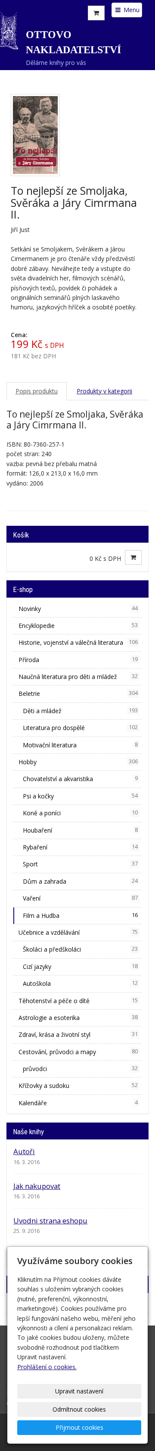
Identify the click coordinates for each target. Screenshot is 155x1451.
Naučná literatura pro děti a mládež (78, 676)
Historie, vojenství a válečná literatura (78, 642)
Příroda (78, 660)
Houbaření (80, 830)
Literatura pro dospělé (80, 728)
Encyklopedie (78, 625)
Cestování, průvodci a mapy (78, 1052)
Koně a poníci (80, 813)
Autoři (24, 1151)
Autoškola (80, 983)
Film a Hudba (80, 915)
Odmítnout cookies (79, 1409)
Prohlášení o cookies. (47, 1367)
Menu (131, 10)
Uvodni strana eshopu (50, 1221)
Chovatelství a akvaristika (80, 779)
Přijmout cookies (79, 1427)
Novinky (78, 609)
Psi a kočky (80, 796)
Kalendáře (78, 1103)
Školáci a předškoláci (80, 949)
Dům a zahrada (80, 881)
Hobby (78, 762)
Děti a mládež (80, 711)
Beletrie (78, 693)
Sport (80, 864)
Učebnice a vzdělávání (78, 932)
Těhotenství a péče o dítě (78, 1001)
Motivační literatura (80, 745)
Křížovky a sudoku (78, 1085)
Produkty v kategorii (104, 391)
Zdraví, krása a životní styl (78, 1034)
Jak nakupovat (36, 1186)
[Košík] (96, 13)
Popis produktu (37, 391)
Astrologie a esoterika (78, 1017)
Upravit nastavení (79, 1391)
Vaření (80, 898)
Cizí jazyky (80, 966)
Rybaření (80, 847)
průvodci (80, 1069)
